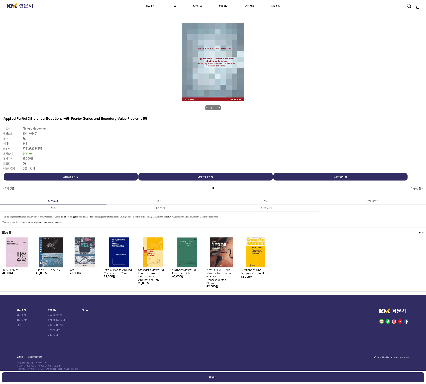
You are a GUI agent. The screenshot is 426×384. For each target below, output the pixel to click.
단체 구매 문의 (55, 325)
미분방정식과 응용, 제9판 (49, 269)
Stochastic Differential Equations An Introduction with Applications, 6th (151, 274)
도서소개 (53, 200)
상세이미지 (372, 200)
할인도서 (197, 6)
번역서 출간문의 (56, 320)
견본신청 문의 (70, 177)
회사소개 (150, 6)
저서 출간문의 (55, 315)
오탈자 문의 (339, 177)
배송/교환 (266, 207)
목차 (159, 200)
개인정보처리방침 (35, 357)
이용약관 (20, 357)
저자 (266, 200)
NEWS (86, 310)
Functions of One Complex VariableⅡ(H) (254, 271)
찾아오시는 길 (24, 320)
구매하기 (213, 377)
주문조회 (275, 6)
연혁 (19, 325)
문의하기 (223, 6)
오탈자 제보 (54, 330)
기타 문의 (53, 335)
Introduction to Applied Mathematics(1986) (118, 271)
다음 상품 (416, 188)
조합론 (73, 269)
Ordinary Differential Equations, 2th (184, 271)
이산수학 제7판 (10, 269)
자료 (53, 207)
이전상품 (9, 188)
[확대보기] (213, 188)
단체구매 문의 (204, 177)
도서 (174, 6)
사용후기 (159, 207)
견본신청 (249, 6)
